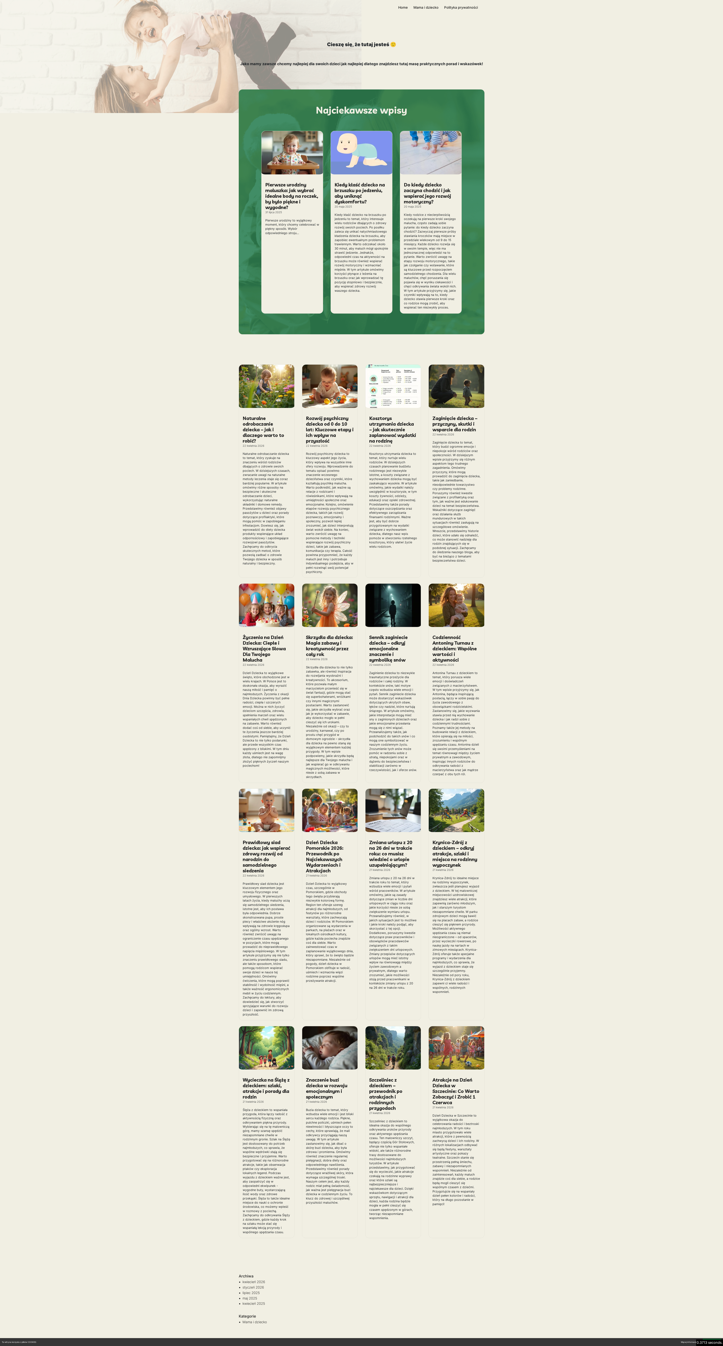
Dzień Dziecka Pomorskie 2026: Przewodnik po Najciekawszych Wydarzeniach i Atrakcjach (324, 856)
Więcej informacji (688, 1342)
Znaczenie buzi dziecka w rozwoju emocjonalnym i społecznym (326, 1088)
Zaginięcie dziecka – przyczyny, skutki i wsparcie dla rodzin (454, 423)
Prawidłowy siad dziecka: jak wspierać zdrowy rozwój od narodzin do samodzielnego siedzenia (266, 856)
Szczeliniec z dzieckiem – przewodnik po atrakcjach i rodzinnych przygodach (385, 1094)
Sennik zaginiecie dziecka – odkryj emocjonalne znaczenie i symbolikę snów (388, 648)
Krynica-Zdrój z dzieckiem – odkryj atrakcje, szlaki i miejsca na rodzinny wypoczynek (454, 853)
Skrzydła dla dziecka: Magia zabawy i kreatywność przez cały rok (329, 645)
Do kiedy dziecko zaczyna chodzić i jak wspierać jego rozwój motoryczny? (427, 193)
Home (403, 7)
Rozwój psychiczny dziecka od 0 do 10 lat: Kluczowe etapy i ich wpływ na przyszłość (330, 429)
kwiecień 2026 (254, 1282)
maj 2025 (250, 1298)
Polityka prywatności (461, 7)
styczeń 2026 (253, 1287)
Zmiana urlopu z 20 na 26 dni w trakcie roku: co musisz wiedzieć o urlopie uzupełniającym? (390, 853)
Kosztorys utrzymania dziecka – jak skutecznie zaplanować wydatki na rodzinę (392, 429)
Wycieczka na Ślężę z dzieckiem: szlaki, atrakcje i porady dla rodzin (266, 1088)
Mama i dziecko (426, 7)
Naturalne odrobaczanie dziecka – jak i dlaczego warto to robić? (263, 429)
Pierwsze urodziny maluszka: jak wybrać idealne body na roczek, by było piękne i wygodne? (291, 196)
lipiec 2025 (251, 1293)
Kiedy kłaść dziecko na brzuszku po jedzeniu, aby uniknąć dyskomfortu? (360, 193)
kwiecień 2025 (254, 1304)
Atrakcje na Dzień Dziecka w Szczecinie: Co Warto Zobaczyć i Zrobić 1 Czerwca (455, 1091)
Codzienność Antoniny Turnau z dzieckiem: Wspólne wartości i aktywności (454, 648)
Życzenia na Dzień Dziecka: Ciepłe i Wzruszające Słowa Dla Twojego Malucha (264, 648)
